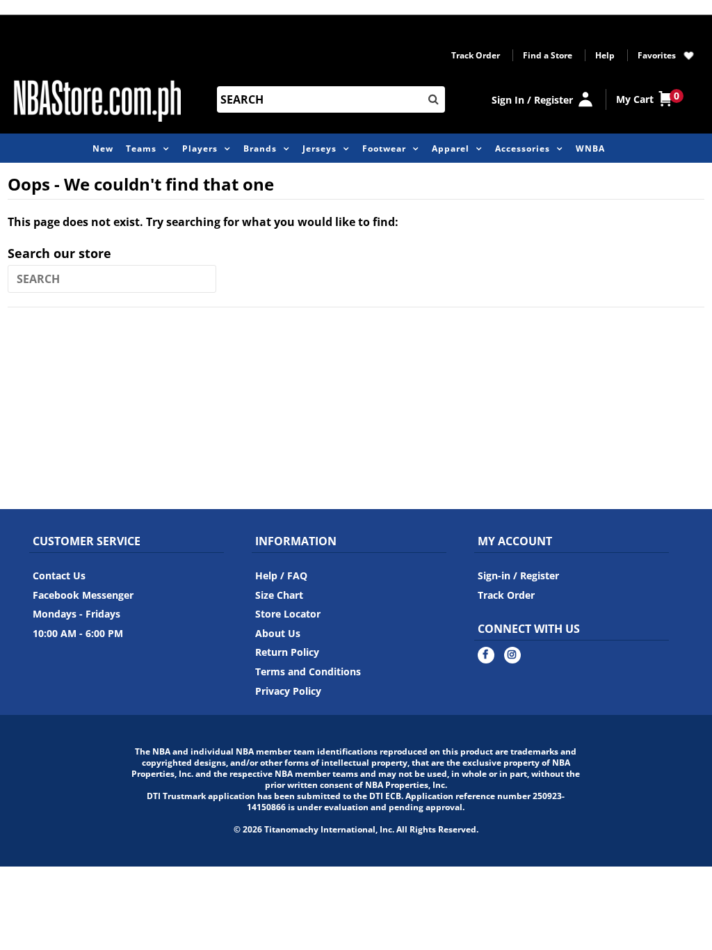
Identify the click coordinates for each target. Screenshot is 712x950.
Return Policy (287, 652)
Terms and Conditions (308, 671)
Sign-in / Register (518, 575)
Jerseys (319, 148)
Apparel (450, 148)
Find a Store (547, 55)
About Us (277, 633)
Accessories (522, 148)
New (102, 148)
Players (200, 148)
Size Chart (279, 595)
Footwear (384, 148)
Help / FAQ (281, 575)
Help (605, 55)
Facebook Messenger (83, 595)
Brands (260, 148)
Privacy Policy (288, 691)
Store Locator (288, 613)
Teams (141, 148)
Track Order (475, 55)
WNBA (590, 148)
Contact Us (59, 575)
